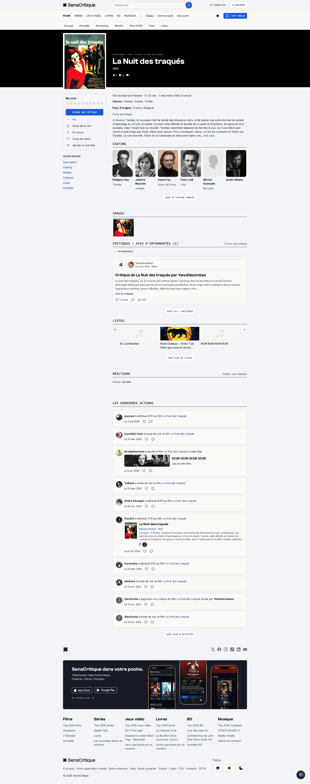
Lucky (97, 735)
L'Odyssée (69, 735)
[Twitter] (213, 650)
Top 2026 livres (165, 725)
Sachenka (130, 563)
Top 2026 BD (195, 725)
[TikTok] (232, 650)
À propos (69, 768)
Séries (99, 719)
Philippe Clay (121, 179)
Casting (119, 144)
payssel (129, 416)
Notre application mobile (92, 768)
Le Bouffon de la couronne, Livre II (167, 737)
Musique (225, 719)
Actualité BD (194, 744)
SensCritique (119, 54)
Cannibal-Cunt (133, 433)
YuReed (129, 483)
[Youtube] (245, 650)
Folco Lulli (187, 179)
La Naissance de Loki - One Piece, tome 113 (201, 737)
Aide (132, 768)
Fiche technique (122, 114)
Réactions (121, 374)
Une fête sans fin (197, 730)
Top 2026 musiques (230, 725)
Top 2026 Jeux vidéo (138, 725)
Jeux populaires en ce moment (138, 746)
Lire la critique (124, 293)
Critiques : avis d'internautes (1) (145, 243)
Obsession (69, 730)
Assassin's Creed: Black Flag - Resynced (139, 737)
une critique (159, 599)
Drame (138, 101)
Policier (138, 54)
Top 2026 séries (104, 725)
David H (129, 518)
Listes (118, 320)
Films (129, 54)
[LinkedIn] (239, 650)
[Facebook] (219, 650)
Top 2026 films (72, 725)
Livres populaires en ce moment (170, 746)
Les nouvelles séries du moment (108, 742)
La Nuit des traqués (154, 54)
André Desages (134, 500)
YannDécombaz (144, 263)
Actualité (68, 740)
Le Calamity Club (166, 730)
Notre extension (118, 768)
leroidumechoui (134, 451)
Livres (161, 719)
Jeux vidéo (134, 719)
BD (189, 719)
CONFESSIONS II (229, 730)
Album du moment (229, 740)
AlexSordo (131, 599)
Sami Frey (164, 179)
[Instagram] (226, 650)
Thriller (148, 101)
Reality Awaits (226, 735)
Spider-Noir (101, 730)
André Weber (234, 179)
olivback (129, 581)
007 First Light (134, 730)
